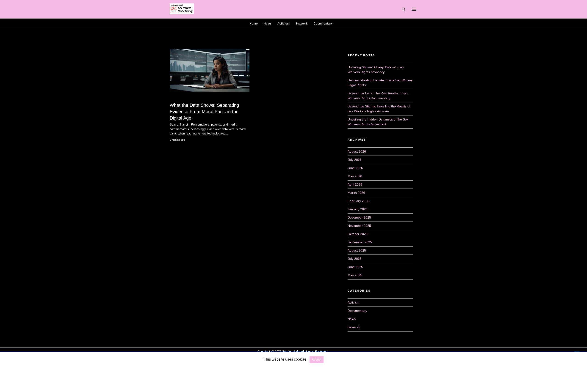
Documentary (323, 23)
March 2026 (356, 192)
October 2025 (358, 234)
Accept (316, 359)
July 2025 (355, 258)
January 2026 (358, 209)
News (268, 23)
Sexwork (301, 23)
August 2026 (357, 151)
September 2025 (360, 242)
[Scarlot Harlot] (182, 8)
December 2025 (359, 217)
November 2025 (359, 225)
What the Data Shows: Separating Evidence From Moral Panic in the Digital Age (204, 112)
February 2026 (358, 201)
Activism (283, 23)
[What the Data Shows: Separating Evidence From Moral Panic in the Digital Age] (209, 70)
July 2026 (355, 160)
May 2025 (355, 275)
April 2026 (355, 184)
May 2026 (355, 176)
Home (253, 23)
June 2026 (355, 168)
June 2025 (355, 267)
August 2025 (357, 250)
